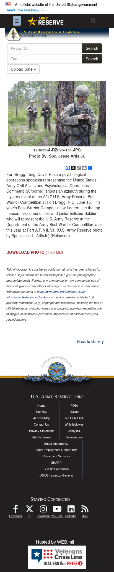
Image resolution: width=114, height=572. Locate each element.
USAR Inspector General (56, 475)
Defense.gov (74, 437)
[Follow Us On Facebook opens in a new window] (15, 510)
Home (41, 405)
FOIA (74, 405)
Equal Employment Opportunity (56, 449)
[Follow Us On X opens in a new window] (29, 510)
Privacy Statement (41, 431)
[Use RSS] (85, 510)
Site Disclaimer (41, 437)
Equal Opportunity (56, 443)
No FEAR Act (74, 418)
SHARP (56, 462)
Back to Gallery (90, 341)
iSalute (74, 411)
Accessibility (41, 418)
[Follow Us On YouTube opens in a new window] (57, 510)
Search (92, 48)
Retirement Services (56, 456)
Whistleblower (74, 424)
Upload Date (22, 69)
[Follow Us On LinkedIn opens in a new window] (71, 510)
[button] (25, 10)
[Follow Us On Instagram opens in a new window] (43, 510)
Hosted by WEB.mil (55, 542)
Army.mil (74, 431)
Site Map (41, 411)
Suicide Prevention (56, 469)
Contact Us (41, 424)
